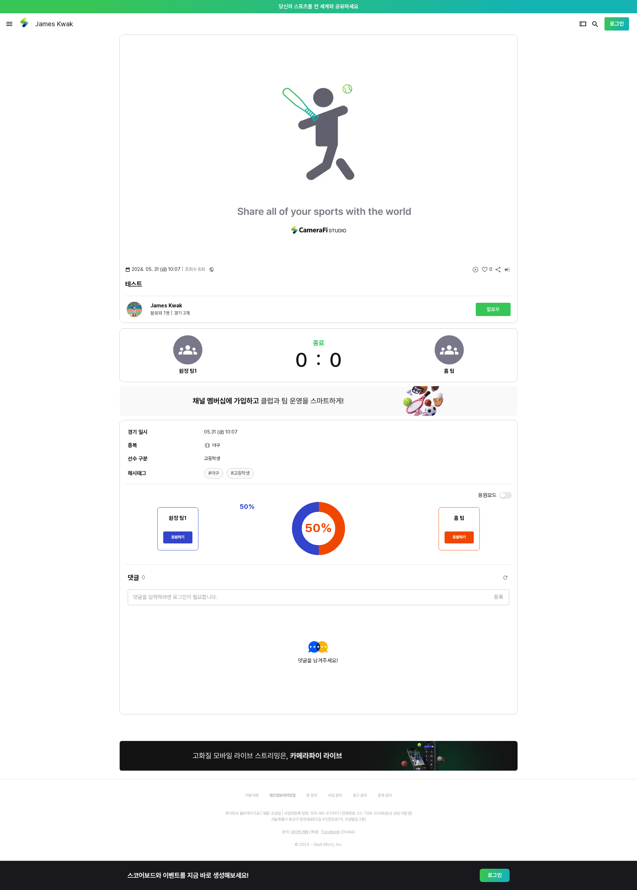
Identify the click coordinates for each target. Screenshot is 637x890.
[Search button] (595, 24)
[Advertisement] (561, 134)
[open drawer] (9, 24)
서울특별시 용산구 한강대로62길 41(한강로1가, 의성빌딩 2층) (318, 819)
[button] (213, 473)
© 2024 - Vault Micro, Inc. (318, 844)
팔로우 (493, 309)
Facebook (330, 832)
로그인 (617, 24)
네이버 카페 (299, 832)
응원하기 (177, 537)
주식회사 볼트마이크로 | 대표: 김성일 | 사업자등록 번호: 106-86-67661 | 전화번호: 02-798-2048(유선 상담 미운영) (318, 813)
